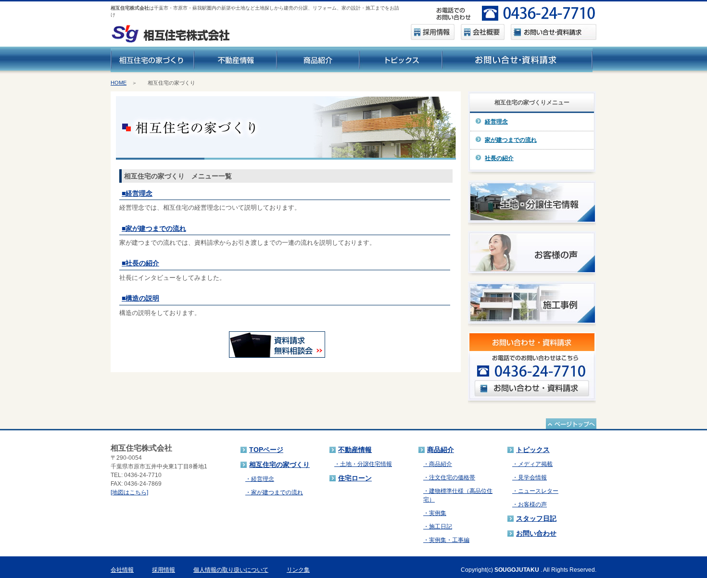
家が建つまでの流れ (511, 140)
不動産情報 (355, 449)
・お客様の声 (529, 504)
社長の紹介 (499, 158)
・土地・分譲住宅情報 (363, 464)
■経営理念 (137, 193)
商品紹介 (440, 449)
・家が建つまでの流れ (274, 492)
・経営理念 (259, 479)
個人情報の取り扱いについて (230, 569)
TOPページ (266, 449)
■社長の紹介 (140, 263)
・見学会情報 (529, 477)
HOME (118, 83)
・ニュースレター (535, 491)
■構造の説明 (140, 298)
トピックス (533, 449)
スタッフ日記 (536, 518)
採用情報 (163, 569)
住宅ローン (355, 478)
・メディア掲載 (532, 464)
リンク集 (298, 569)
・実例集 (434, 513)
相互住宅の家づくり (279, 464)
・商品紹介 (437, 464)
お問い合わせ (536, 533)
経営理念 (496, 121)
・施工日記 (437, 526)
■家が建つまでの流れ (154, 228)
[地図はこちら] (129, 492)
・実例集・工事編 (446, 540)
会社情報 (122, 569)
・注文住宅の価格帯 (449, 477)
